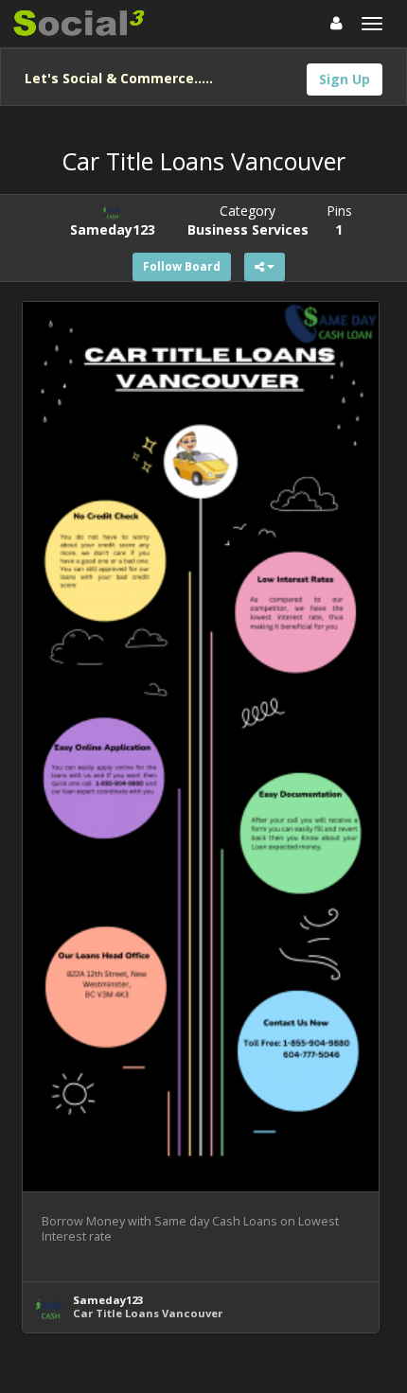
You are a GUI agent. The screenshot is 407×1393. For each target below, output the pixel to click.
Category (248, 220)
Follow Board (182, 266)
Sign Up (344, 79)
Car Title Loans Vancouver (147, 1313)
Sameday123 (108, 1300)
